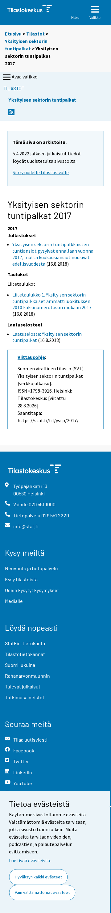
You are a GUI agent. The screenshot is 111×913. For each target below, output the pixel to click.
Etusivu (13, 34)
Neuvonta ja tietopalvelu (31, 568)
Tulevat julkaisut (22, 686)
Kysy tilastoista (21, 579)
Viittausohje (31, 357)
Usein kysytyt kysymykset (32, 590)
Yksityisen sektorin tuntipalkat (42, 100)
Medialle (14, 601)
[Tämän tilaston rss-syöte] (11, 114)
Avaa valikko (25, 77)
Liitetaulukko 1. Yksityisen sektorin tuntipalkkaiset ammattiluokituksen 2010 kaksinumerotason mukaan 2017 (52, 301)
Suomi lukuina (20, 665)
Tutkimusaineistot (24, 697)
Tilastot (35, 34)
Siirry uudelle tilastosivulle (41, 172)
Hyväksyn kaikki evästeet (38, 877)
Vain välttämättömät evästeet (42, 892)
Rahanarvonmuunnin (27, 676)
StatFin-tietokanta (25, 643)
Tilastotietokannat (25, 654)
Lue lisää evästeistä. (30, 860)
